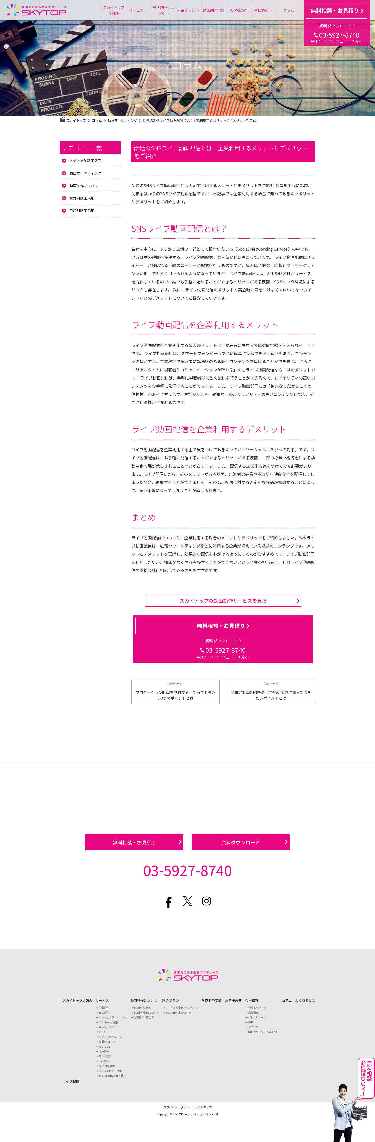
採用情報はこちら (187, 924)
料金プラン (186, 10)
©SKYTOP (176, 1114)
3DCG (102, 1032)
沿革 (250, 1022)
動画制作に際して (143, 1017)
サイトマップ (203, 1107)
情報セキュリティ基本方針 (263, 1032)
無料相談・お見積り (335, 10)
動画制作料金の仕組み (178, 1012)
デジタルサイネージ (110, 1037)
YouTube (104, 1046)
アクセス (253, 1027)
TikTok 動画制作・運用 (112, 1075)
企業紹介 (104, 1008)
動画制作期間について (146, 1012)
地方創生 (104, 1051)
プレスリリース (257, 1017)
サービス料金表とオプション (181, 1008)
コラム (288, 10)
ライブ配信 (70, 1081)
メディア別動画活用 (85, 160)
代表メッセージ (257, 1008)
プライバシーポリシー (178, 1107)
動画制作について (163, 10)
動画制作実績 (213, 10)
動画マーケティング (85, 173)
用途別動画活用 (81, 210)
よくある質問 (305, 1000)
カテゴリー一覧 (82, 148)
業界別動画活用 (81, 198)
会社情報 (261, 10)
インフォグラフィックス (113, 1017)
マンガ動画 (105, 1056)
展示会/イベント (108, 1027)
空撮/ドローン (107, 1041)
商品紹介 (104, 1012)
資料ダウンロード (335, 25)
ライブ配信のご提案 (110, 1071)
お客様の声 (239, 10)
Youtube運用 (107, 1066)
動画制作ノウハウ (83, 185)
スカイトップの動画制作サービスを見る (223, 600)
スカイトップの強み (113, 10)
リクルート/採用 (108, 1022)
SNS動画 (104, 1061)
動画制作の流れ (142, 1008)
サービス (136, 10)
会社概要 (253, 1012)
